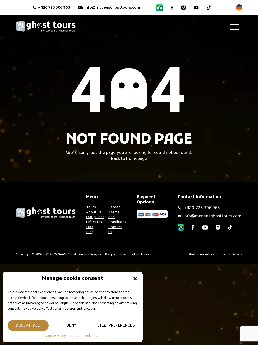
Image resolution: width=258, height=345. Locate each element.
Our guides (95, 217)
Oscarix (236, 255)
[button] (135, 278)
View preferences (116, 325)
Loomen (221, 255)
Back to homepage (129, 158)
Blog (90, 232)
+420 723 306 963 (54, 7)
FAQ (89, 227)
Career (114, 207)
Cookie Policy (56, 336)
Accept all (28, 325)
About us (93, 212)
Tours (91, 207)
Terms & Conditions (83, 336)
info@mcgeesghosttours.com (113, 7)
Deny (71, 325)
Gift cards (94, 222)
